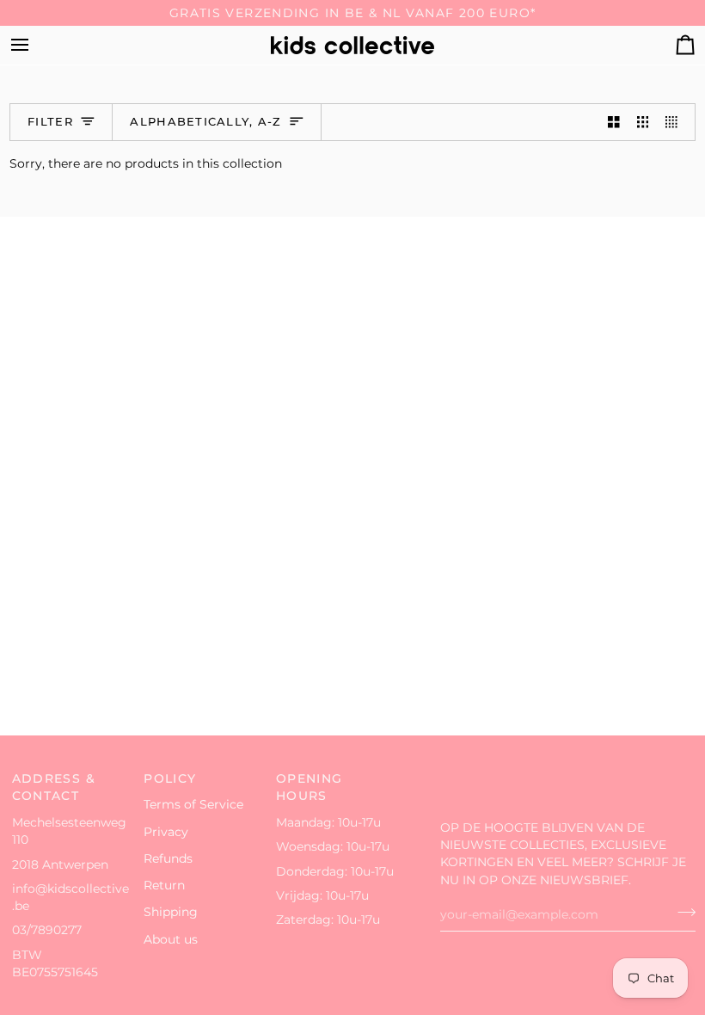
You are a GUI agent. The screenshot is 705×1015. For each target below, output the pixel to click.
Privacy (166, 832)
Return (164, 885)
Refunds (168, 858)
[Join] (681, 912)
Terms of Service (193, 804)
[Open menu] (35, 45)
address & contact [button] (53, 787)
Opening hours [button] (309, 787)
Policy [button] (170, 778)
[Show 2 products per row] (613, 122)
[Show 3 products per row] (643, 122)
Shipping (171, 912)
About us (171, 939)
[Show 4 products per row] (676, 122)
